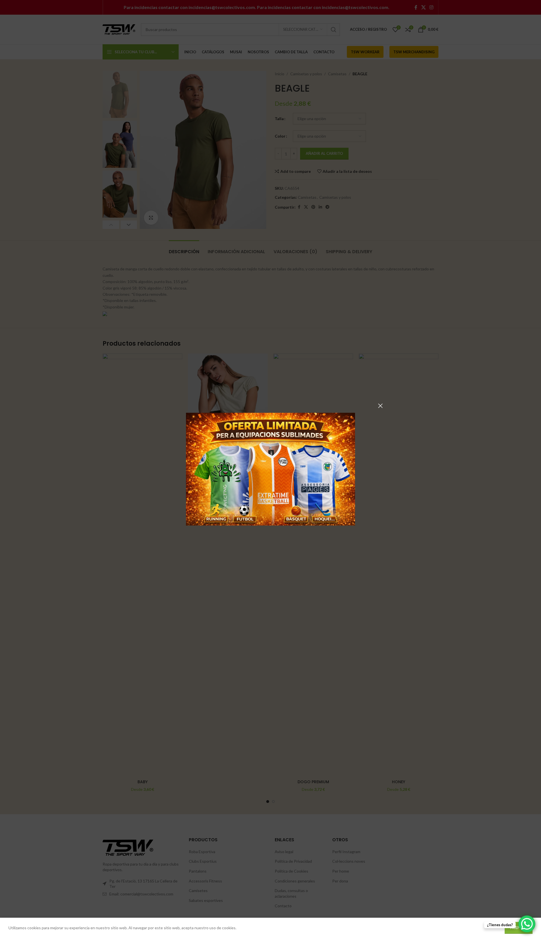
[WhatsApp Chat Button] (526, 923)
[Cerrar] (380, 406)
